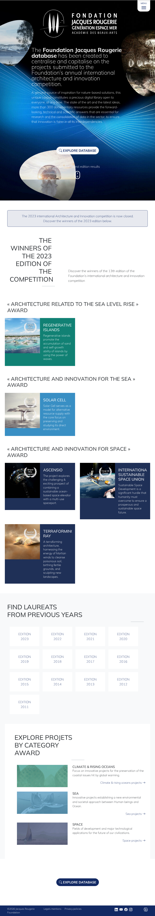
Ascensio (53, 470)
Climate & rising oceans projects (121, 783)
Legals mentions (52, 908)
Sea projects (134, 814)
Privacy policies (73, 908)
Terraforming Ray (58, 533)
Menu (144, 3)
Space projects (132, 840)
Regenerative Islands (57, 327)
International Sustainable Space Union (133, 475)
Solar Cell (54, 400)
